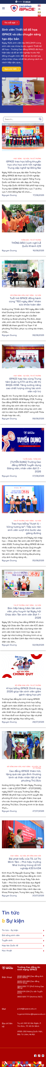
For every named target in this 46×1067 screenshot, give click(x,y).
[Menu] (3, 8)
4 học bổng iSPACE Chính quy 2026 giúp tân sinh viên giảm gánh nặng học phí (23, 691)
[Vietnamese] (39, 15)
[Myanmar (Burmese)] (39, 12)
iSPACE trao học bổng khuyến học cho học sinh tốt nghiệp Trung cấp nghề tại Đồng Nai (23, 164)
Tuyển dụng (27, 459)
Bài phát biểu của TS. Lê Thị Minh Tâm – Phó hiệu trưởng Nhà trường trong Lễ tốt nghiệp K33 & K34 (24, 863)
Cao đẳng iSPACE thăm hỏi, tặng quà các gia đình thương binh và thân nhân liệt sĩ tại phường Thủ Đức (23, 775)
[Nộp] (40, 119)
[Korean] (39, 8)
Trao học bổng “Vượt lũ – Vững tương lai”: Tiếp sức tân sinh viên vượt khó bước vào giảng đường (24, 528)
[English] (39, 5)
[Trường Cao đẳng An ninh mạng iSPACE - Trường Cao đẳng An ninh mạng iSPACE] (23, 8)
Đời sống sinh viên (17, 295)
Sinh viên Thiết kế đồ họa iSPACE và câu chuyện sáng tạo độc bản (21, 34)
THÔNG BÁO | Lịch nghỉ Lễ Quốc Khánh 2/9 (26, 244)
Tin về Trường (35, 158)
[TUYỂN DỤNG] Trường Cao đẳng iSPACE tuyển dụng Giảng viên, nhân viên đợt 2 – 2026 (24, 466)
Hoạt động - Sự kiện (21, 158)
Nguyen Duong (9, 195)
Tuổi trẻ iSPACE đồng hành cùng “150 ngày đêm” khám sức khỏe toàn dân (25, 301)
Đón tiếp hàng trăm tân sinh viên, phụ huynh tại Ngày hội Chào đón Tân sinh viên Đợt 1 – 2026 (23, 613)
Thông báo (25, 240)
